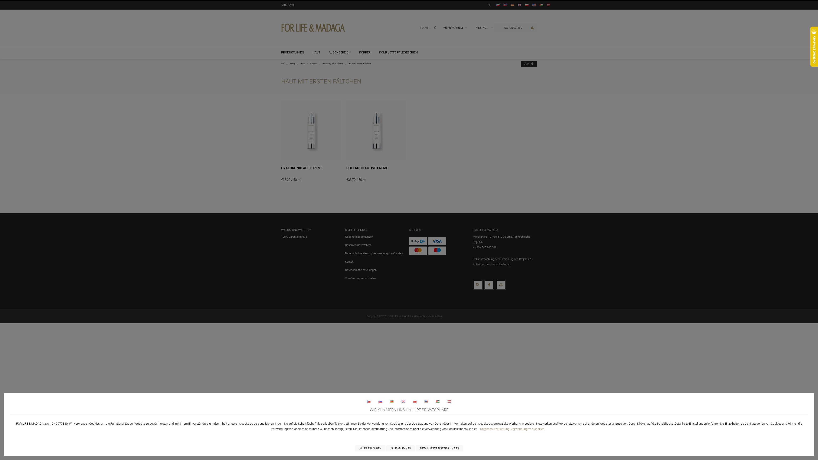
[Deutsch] (391, 401)
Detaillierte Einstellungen (439, 448)
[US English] (426, 401)
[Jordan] (437, 401)
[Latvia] (449, 401)
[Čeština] (368, 401)
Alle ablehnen (400, 448)
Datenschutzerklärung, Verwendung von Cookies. (512, 429)
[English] (403, 401)
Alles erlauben (370, 448)
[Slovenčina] (380, 401)
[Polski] (414, 401)
